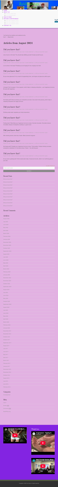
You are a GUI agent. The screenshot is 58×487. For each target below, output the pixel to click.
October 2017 (6, 339)
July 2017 (5, 348)
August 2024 (6, 289)
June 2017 (5, 351)
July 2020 (5, 310)
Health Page (8, 17)
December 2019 (7, 331)
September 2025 (7, 251)
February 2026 (6, 236)
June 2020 (5, 313)
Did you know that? (12, 20)
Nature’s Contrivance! (11, 18)
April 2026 (5, 230)
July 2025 (5, 257)
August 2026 (6, 218)
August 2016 (6, 378)
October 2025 (6, 248)
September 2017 (7, 342)
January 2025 (6, 275)
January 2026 (6, 239)
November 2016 (7, 372)
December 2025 (7, 242)
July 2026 (5, 221)
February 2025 (6, 272)
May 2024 (5, 298)
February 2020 (6, 325)
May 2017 (5, 354)
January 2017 (6, 366)
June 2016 (5, 384)
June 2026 (5, 224)
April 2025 (5, 266)
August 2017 (6, 345)
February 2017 (6, 363)
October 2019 (6, 337)
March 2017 (6, 360)
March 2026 (6, 233)
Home (5, 10)
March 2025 (6, 269)
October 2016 (6, 375)
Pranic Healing (11, 13)
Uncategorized (6, 394)
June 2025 (5, 260)
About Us (7, 12)
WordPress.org (6, 411)
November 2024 (7, 280)
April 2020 (5, 319)
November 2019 (7, 334)
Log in (4, 402)
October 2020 (6, 301)
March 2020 (6, 322)
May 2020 (5, 316)
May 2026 (5, 227)
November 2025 (7, 245)
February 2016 (6, 387)
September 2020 (7, 304)
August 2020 (6, 307)
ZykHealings (29, 4)
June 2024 (5, 295)
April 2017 (5, 357)
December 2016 (7, 369)
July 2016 (5, 381)
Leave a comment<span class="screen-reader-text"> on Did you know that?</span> (29, 51)
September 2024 (7, 286)
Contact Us (7, 25)
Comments (7, 408)
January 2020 (6, 328)
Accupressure (11, 15)
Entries (6, 405)
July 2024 (5, 292)
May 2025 (5, 263)
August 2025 (6, 254)
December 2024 (7, 277)
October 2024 (6, 283)
